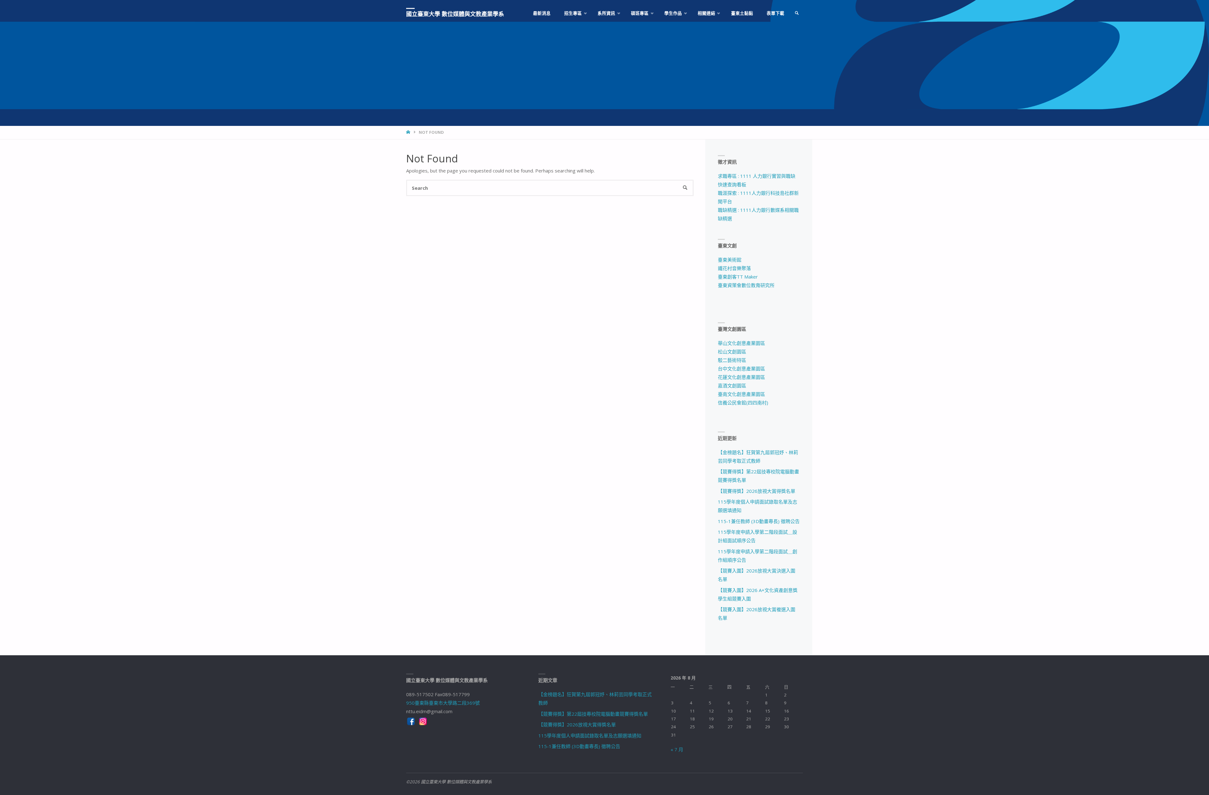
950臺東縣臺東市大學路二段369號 (443, 703)
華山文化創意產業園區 (741, 343)
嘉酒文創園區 (732, 385)
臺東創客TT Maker (738, 276)
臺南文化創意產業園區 (741, 394)
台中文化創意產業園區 (741, 368)
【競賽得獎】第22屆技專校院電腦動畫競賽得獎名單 (593, 714)
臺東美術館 (729, 260)
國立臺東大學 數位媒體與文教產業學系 (455, 14)
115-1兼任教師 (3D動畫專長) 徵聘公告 (759, 521)
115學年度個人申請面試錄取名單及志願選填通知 (589, 735)
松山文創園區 (732, 351)
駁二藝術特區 (732, 360)
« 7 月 (677, 749)
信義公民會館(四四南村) (743, 402)
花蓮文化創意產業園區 (741, 377)
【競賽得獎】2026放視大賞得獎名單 (756, 491)
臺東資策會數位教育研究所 (746, 285)
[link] (797, 13)
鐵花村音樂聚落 (734, 268)
